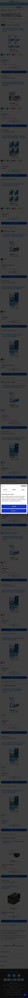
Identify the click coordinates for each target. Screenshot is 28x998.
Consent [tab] (5, 489)
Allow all (14, 506)
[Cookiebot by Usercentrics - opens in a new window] (21, 486)
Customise (13, 510)
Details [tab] (14, 489)
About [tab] (23, 489)
